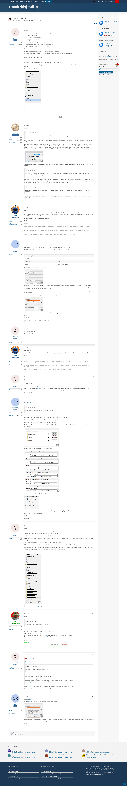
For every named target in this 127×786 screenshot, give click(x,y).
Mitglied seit (11, 44)
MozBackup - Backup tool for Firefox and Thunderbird (37, 636)
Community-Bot (17, 732)
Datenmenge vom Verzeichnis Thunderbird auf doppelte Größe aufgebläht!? (103, 754)
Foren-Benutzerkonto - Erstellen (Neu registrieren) (53, 773)
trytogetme (14, 756)
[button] (96, 1)
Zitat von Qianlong (31, 132)
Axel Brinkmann (52, 756)
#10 (93, 613)
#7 (93, 376)
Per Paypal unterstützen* (105, 72)
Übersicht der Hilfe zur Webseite (49, 768)
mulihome (13, 751)
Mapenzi (39, 382)
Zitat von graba (30, 658)
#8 (93, 399)
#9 (93, 525)
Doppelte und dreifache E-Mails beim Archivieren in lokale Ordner (64, 750)
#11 (93, 654)
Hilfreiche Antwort (12, 259)
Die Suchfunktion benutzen (48, 771)
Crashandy (37, 320)
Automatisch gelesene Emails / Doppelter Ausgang (23, 754)
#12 (93, 696)
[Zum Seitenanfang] (124, 784)
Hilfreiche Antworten (13, 142)
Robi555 (87, 756)
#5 (93, 328)
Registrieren (111, 1)
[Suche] (117, 1)
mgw (50, 751)
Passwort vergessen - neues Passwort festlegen (52, 778)
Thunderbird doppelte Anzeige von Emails (95, 750)
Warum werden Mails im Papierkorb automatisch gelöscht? (25, 750)
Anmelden (104, 1)
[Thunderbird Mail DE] (63, 7)
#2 (93, 125)
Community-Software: (94, 774)
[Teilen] (95, 23)
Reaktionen (11, 137)
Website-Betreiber (108, 56)
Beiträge (10, 42)
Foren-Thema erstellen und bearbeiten (50, 776)
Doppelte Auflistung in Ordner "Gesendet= (58, 754)
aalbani (87, 751)
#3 (93, 207)
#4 (93, 242)
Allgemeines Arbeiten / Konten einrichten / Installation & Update (23, 752)
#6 (93, 347)
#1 (93, 30)
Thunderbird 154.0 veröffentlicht (111, 21)
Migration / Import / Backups (91, 757)
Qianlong (16, 20)
